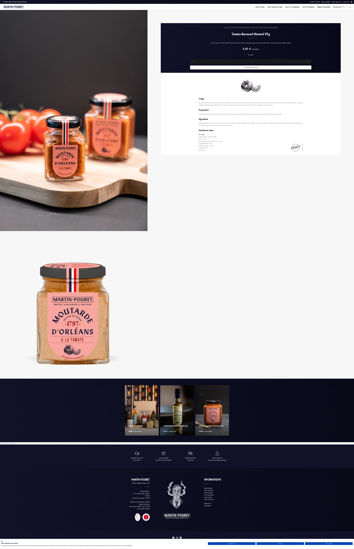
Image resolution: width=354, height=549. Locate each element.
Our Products (233, 27)
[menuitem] (314, 2)
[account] (346, 7)
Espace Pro (346, 2)
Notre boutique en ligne (275, 7)
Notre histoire (260, 7)
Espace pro (207, 503)
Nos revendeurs (209, 495)
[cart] (349, 7)
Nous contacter (209, 499)
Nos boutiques (208, 492)
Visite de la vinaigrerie (292, 7)
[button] (344, 7)
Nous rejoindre (208, 490)
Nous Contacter (336, 2)
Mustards (254, 27)
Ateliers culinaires (308, 7)
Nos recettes (208, 497)
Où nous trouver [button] (315, 2)
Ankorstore (207, 505)
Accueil (226, 27)
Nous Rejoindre (325, 2)
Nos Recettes (337, 7)
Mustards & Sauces (244, 27)
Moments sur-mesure (323, 7)
